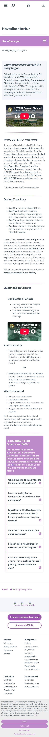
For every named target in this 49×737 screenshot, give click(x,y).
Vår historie (8, 643)
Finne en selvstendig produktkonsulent (26, 617)
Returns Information (32, 669)
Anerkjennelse (9, 683)
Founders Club (9, 690)
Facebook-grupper (31, 683)
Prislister (27, 643)
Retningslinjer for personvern (24, 734)
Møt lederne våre (10, 687)
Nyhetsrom (8, 650)
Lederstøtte (8, 693)
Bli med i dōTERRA (31, 687)
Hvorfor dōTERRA (10, 647)
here (36, 715)
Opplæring (8, 680)
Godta (24, 722)
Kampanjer (28, 653)
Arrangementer (30, 656)
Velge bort (24, 726)
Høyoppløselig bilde (22, 589)
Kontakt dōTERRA (24, 625)
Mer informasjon (11, 41)
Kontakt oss (29, 680)
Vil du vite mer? (24, 730)
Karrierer (7, 653)
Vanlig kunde (29, 666)
